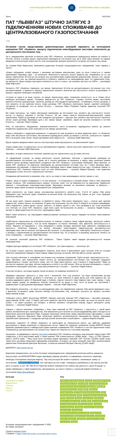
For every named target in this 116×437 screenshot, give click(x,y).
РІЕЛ (63, 398)
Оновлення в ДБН (15, 380)
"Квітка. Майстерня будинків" (72, 381)
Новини (9, 385)
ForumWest (83, 384)
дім (89, 401)
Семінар (70, 398)
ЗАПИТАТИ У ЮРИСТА (28, 363)
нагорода (78, 407)
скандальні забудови (95, 419)
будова (78, 398)
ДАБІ (80, 389)
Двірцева (93, 389)
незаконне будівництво (94, 407)
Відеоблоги (11, 383)
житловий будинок (100, 401)
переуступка (96, 413)
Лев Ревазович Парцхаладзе (94, 395)
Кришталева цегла (68, 395)
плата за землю (67, 416)
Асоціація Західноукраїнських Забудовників (78, 386)
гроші (84, 401)
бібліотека (99, 398)
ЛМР (79, 395)
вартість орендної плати (70, 401)
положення (100, 416)
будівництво (88, 398)
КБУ (103, 392)
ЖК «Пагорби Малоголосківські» (87, 392)
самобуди (81, 419)
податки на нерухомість (84, 416)
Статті (9, 390)
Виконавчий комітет (68, 389)
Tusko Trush (36, 433)
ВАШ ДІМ (101, 386)
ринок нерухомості (68, 419)
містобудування (67, 407)
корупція (97, 404)
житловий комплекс (68, 404)
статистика (65, 422)
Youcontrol (43, 334)
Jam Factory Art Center (98, 384)
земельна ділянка (85, 404)
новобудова (77, 410)
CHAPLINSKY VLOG (102, 381)
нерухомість (65, 410)
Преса (8, 16)
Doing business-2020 (68, 384)
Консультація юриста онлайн (46, 8)
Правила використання (16, 431)
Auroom (89, 381)
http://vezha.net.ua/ (25, 348)
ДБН (86, 389)
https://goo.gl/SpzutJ (26, 372)
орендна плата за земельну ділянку (75, 413)
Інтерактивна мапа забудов (94, 8)
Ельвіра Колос (66, 392)
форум (74, 422)
